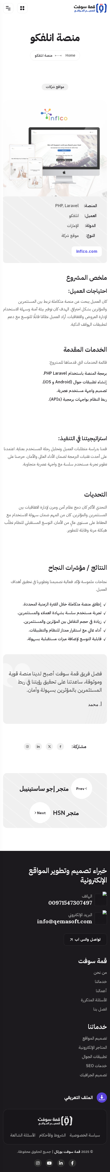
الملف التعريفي (78, 1097)
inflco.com (86, 251)
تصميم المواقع (94, 1038)
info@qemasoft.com (64, 921)
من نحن (100, 973)
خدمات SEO (96, 1066)
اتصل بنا (100, 1009)
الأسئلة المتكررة (94, 1000)
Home (70, 55)
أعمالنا (101, 991)
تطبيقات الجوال (94, 1057)
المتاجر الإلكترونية (93, 1047)
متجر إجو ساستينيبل (44, 788)
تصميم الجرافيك (93, 1075)
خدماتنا (101, 982)
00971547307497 (70, 902)
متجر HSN (66, 813)
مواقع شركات (55, 87)
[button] (12, 182)
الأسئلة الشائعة (22, 1135)
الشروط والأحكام (52, 1135)
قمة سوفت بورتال (67, 1151)
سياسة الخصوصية (85, 1135)
